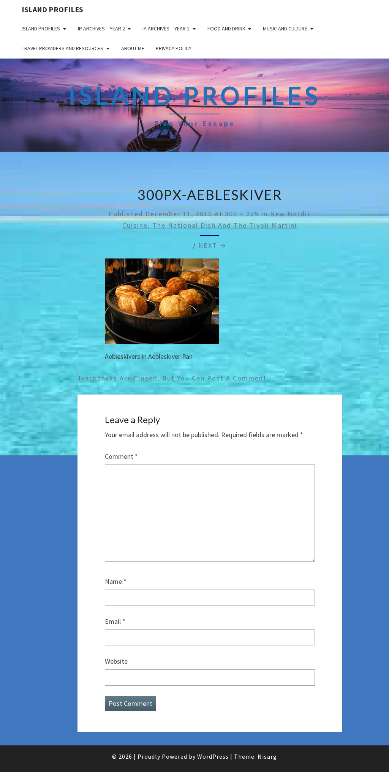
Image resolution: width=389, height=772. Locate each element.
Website (116, 661)
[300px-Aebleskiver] (162, 303)
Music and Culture (285, 28)
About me (132, 48)
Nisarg (267, 756)
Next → (212, 245)
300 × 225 (242, 213)
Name (116, 581)
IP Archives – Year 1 (166, 28)
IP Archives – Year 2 (101, 28)
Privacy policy (173, 48)
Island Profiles (52, 9)
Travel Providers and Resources (62, 48)
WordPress (213, 756)
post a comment (237, 378)
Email (115, 621)
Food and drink (226, 28)
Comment (121, 456)
